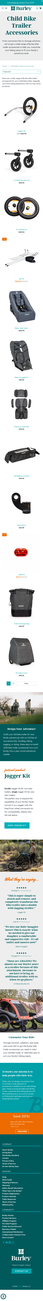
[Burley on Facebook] (3, 1243)
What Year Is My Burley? (12, 1191)
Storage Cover (21, 673)
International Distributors (12, 1232)
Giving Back (7, 1152)
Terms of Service (9, 1163)
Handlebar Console (21, 476)
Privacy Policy (8, 1161)
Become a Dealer (9, 1229)
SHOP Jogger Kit (17, 825)
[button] (6, 8)
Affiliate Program (9, 1221)
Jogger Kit (21, 131)
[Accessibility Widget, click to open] (3, 1296)
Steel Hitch (21, 525)
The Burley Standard (10, 1155)
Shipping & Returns (10, 1182)
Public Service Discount (12, 1226)
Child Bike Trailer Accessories (22, 66)
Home (4, 66)
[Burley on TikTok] (13, 1243)
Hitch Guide (7, 1180)
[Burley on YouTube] (6, 1243)
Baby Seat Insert (21, 328)
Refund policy (7, 1205)
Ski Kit (21, 279)
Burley (20, 1286)
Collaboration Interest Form (13, 1235)
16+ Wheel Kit (21, 230)
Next (26, 683)
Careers (5, 1158)
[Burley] (21, 8)
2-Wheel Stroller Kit (21, 180)
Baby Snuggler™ (21, 377)
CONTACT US (21, 1271)
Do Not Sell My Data (10, 1166)
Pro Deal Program (9, 1223)
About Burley (7, 1150)
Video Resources (9, 1199)
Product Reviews (9, 1218)
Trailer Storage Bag (21, 624)
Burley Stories (8, 1215)
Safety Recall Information (12, 1188)
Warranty (6, 1185)
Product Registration (11, 1193)
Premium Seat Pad (21, 427)
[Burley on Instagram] (10, 1243)
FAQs (4, 1177)
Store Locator (8, 1237)
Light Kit (21, 574)
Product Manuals (9, 1196)
